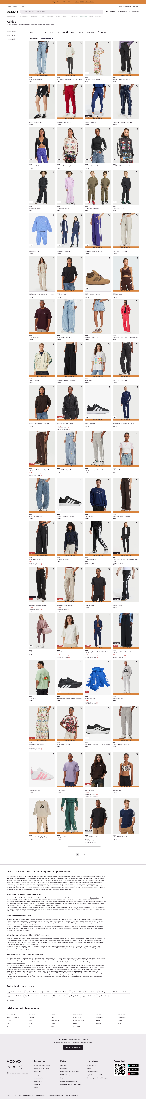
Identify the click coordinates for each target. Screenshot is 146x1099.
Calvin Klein (76, 1027)
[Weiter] (141, 2)
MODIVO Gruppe (65, 1075)
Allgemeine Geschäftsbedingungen (70, 1084)
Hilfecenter (37, 1084)
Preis (57, 32)
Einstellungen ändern (28, 1095)
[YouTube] (14, 1067)
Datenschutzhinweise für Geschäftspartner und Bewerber (63, 1095)
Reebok (98, 1020)
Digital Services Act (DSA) (94, 1075)
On (8, 1027)
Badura (53, 1023)
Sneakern (51, 940)
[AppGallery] (133, 1074)
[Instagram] (9, 1067)
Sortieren (32, 32)
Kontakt (36, 1087)
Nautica (31, 1017)
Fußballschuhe (10, 924)
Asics (52, 1017)
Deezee (31, 1027)
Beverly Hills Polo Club (13, 1017)
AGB (20, 1095)
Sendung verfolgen (39, 1075)
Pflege (89, 1068)
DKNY (119, 1023)
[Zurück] (5, 2)
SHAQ (9, 1020)
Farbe (51, 32)
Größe (45, 32)
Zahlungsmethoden (39, 1078)
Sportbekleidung (94, 898)
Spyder (120, 1020)
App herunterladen (129, 6)
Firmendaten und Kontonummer (69, 1071)
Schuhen (25, 899)
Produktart (80, 32)
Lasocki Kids (99, 1017)
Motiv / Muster (90, 32)
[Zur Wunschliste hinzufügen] (53, 43)
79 (90, 854)
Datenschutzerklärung (40, 1095)
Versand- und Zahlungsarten (42, 1065)
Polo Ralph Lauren (78, 1020)
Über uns (63, 1065)
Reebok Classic (122, 1014)
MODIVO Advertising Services (69, 1081)
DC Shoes (54, 1027)
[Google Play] (133, 1065)
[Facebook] (20, 1067)
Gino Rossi (99, 1014)
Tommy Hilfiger (11, 1014)
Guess (75, 1023)
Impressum (63, 1068)
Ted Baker (98, 1023)
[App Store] (133, 1069)
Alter (72, 32)
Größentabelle (91, 1065)
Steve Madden (122, 1017)
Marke (64, 32)
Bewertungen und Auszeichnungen (97, 1078)
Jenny (30, 1020)
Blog (120, 6)
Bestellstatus (37, 1071)
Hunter (53, 1014)
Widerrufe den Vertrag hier (42, 1068)
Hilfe (137, 6)
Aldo (8, 1023)
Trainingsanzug (71, 940)
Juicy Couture (77, 1014)
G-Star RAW (77, 1017)
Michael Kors (55, 1020)
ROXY (31, 1023)
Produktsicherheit (92, 1071)
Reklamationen (38, 1081)
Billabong (31, 1014)
